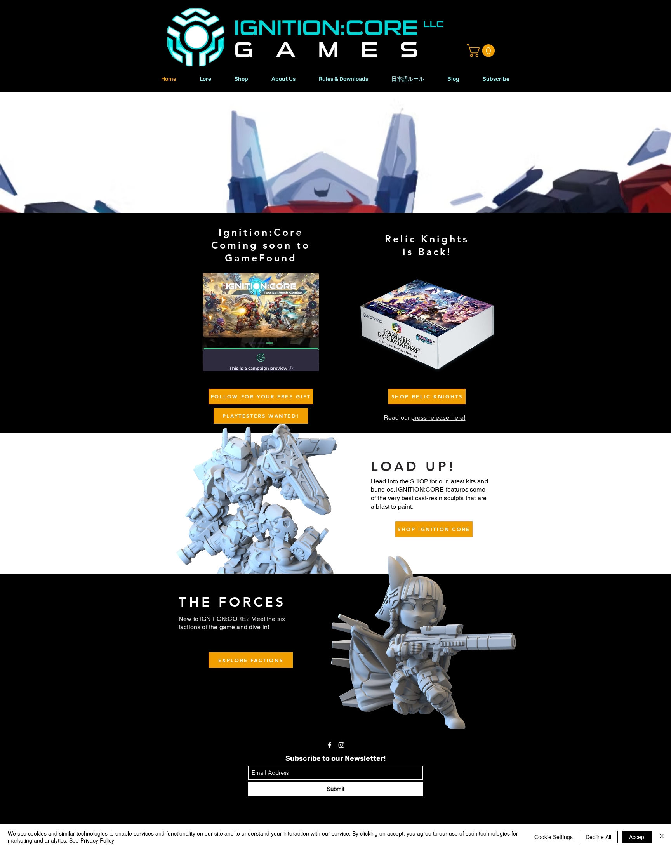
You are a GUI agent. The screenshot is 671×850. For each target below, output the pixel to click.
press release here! (438, 417)
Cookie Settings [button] (553, 837)
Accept (637, 837)
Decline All (598, 837)
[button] (482, 50)
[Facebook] (330, 745)
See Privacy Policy (91, 840)
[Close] (661, 837)
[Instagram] (341, 745)
